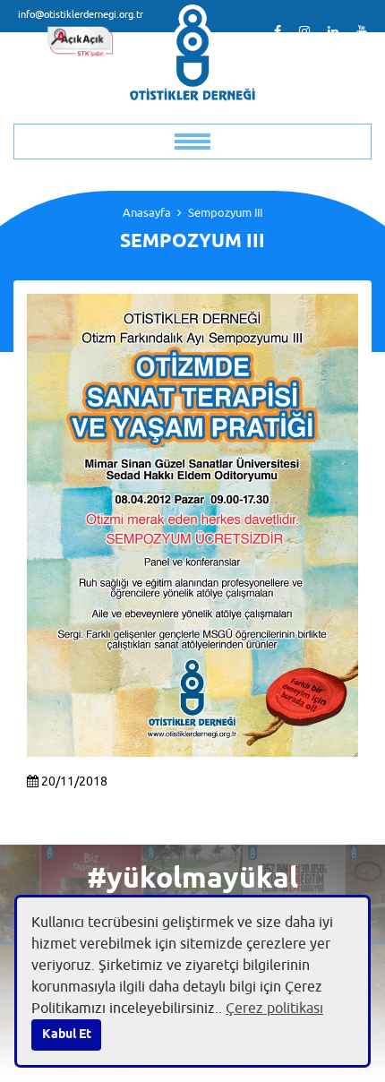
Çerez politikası (274, 1009)
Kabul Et (66, 1034)
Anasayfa (147, 212)
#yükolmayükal (192, 879)
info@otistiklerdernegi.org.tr (80, 14)
